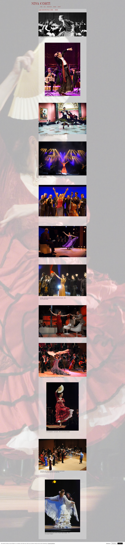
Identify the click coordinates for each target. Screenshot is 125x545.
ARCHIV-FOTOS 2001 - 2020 (48, 10)
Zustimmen (120, 543)
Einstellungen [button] (108, 543)
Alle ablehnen (114, 543)
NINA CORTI (41, 3)
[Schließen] (123, 543)
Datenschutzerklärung (51, 543)
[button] (49, 7)
